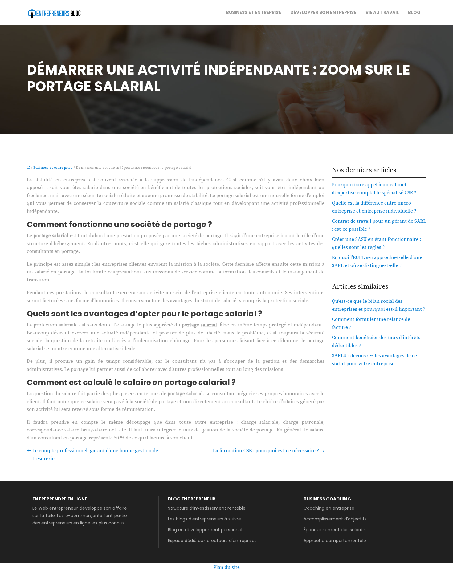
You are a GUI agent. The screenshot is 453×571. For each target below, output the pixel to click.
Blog (414, 12)
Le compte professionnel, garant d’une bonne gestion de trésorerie (95, 454)
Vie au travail (382, 12)
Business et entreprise (253, 12)
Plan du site (227, 567)
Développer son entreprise (323, 12)
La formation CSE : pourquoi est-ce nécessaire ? (266, 450)
